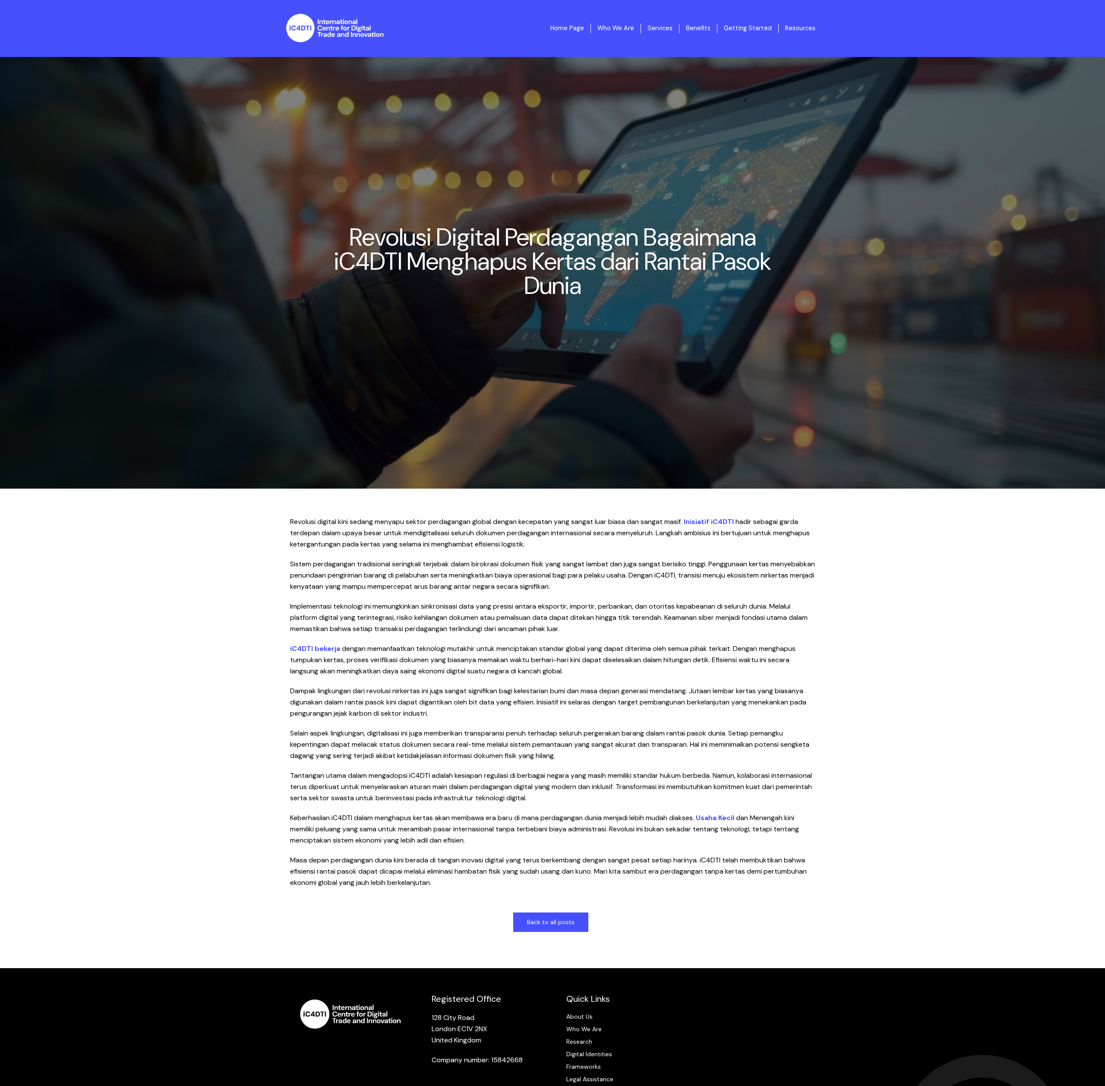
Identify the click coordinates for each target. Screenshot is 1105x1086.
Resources (800, 28)
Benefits (698, 28)
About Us (579, 1016)
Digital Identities (589, 1054)
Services (659, 28)
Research (579, 1041)
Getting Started (748, 28)
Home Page (567, 28)
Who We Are (615, 28)
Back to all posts (551, 922)
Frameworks (583, 1066)
